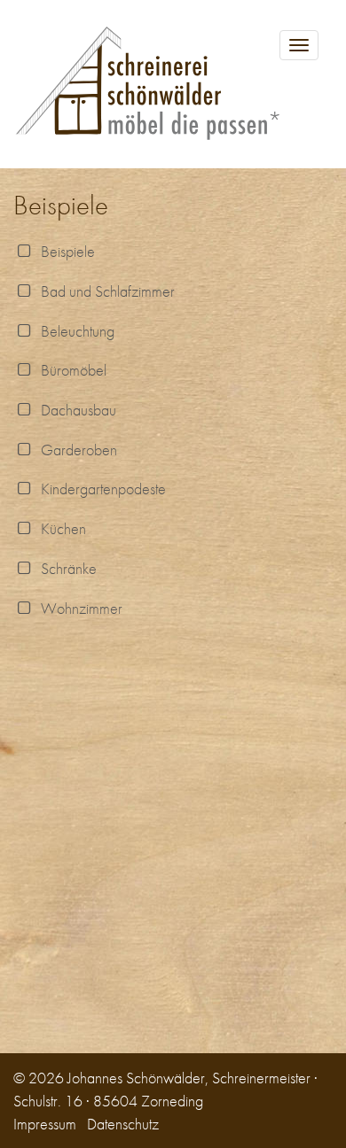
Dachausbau (75, 409)
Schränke (65, 568)
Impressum (44, 1123)
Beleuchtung (74, 331)
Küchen (60, 528)
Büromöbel (70, 370)
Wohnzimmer (78, 608)
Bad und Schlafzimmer (104, 291)
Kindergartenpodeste (100, 488)
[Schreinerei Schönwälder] (173, 84)
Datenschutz (123, 1123)
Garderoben (75, 449)
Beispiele (64, 251)
